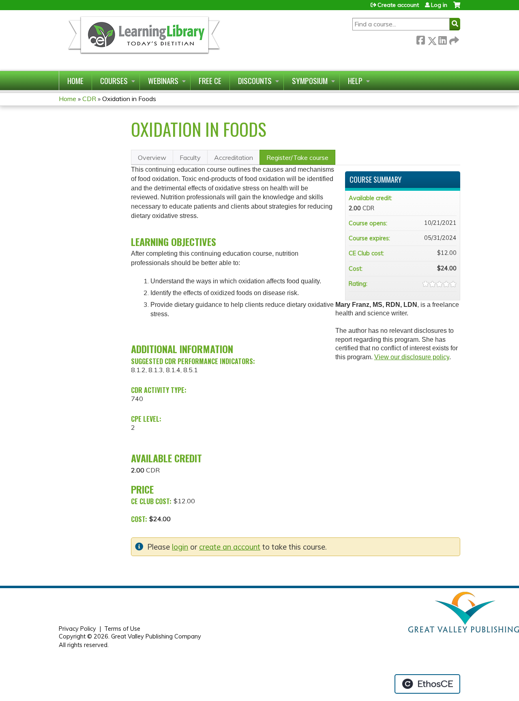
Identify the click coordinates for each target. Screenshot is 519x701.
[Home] (143, 40)
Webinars (163, 80)
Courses (114, 80)
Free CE (210, 80)
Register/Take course (297, 157)
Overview (152, 157)
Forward (453, 39)
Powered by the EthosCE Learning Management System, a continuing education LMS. (427, 684)
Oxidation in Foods (129, 99)
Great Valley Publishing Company (156, 636)
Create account (398, 5)
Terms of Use (122, 628)
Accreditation (233, 157)
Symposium (310, 80)
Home (75, 80)
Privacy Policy (77, 628)
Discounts (255, 80)
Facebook (420, 39)
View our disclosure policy (411, 357)
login (180, 547)
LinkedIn (442, 39)
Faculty (190, 157)
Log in (439, 5)
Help (355, 80)
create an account (229, 547)
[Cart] (456, 8)
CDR (89, 99)
